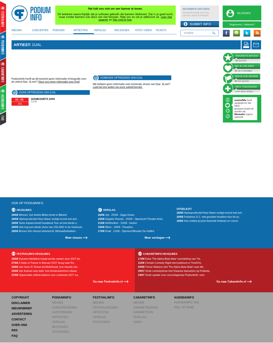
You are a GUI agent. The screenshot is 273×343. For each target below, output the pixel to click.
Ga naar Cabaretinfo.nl (231, 281)
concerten (40, 30)
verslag (100, 30)
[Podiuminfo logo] (32, 14)
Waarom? (249, 24)
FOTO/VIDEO (60, 331)
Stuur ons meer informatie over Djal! (59, 81)
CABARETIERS (143, 312)
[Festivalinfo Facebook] (226, 33)
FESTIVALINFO (103, 297)
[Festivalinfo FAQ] (3, 118)
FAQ (15, 335)
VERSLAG (58, 322)
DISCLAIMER (21, 303)
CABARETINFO (144, 297)
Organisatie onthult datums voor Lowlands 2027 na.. (45, 275)
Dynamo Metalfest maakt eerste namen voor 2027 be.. (46, 259)
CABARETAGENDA (145, 307)
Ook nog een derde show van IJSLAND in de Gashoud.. (47, 227)
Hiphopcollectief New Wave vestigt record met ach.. (45, 219)
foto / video (143, 30)
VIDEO (137, 322)
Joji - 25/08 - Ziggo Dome (116, 215)
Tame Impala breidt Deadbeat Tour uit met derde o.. (45, 223)
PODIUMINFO (61, 297)
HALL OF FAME (184, 307)
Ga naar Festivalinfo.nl (108, 281)
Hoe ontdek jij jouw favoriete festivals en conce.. (208, 221)
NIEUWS (57, 302)
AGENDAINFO (184, 297)
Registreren (235, 24)
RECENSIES (60, 327)
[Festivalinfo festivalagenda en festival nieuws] (3, 17)
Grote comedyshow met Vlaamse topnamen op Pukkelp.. (174, 271)
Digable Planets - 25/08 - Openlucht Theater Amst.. (131, 219)
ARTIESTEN (60, 317)
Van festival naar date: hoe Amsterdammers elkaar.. (45, 271)
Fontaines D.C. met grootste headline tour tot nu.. (208, 217)
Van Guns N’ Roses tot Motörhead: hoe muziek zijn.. (45, 267)
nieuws (17, 30)
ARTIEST (22, 45)
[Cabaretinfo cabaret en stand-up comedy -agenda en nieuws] (3, 72)
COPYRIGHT (20, 297)
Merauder (239, 114)
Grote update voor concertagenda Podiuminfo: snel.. (172, 275)
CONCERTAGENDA (64, 307)
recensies (122, 30)
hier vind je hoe (122, 19)
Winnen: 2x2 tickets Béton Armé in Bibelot (39, 215)
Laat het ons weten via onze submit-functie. (118, 87)
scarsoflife (240, 100)
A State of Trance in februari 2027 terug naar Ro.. (43, 263)
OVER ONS (19, 325)
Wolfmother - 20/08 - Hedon (117, 223)
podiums (59, 30)
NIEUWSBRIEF (22, 308)
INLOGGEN (244, 13)
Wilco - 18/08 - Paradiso (115, 227)
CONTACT (19, 319)
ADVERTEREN (22, 314)
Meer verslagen (155, 237)
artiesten (80, 30)
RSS (14, 330)
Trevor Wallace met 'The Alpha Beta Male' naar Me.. (171, 267)
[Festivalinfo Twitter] (246, 33)
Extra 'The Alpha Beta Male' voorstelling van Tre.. (170, 259)
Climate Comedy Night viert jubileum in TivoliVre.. (170, 263)
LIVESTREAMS (62, 312)
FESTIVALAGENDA (105, 307)
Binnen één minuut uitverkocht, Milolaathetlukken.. (44, 231)
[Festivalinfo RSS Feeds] (257, 33)
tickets (161, 30)
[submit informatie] (199, 24)
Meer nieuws (73, 237)
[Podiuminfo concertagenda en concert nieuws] (3, 45)
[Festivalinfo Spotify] (236, 33)
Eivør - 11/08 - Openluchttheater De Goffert (126, 231)
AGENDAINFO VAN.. (187, 302)
